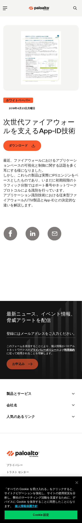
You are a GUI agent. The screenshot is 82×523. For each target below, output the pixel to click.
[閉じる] (77, 482)
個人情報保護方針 (26, 506)
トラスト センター (18, 472)
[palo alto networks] (39, 8)
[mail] (54, 234)
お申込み (18, 364)
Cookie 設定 (41, 514)
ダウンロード (18, 145)
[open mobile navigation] (5, 8)
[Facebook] (10, 234)
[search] (75, 8)
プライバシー (15, 465)
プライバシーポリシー (43, 349)
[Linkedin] (32, 234)
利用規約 (69, 349)
